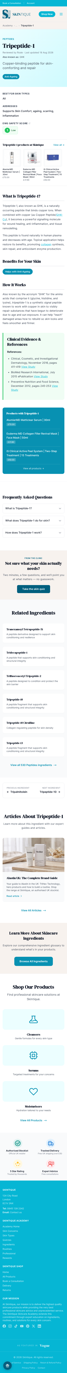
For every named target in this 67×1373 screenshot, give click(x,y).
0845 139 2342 (15, 1208)
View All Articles (31, 910)
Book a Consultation (12, 3)
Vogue (45, 1345)
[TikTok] (16, 1326)
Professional (9, 1253)
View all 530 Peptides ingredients (31, 765)
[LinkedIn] (39, 1326)
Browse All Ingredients (34, 961)
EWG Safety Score (15, 123)
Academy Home (11, 1226)
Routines (7, 1249)
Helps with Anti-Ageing (17, 271)
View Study (28, 366)
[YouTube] (21, 1326)
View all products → (33, 468)
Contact (41, 1368)
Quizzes (7, 1240)
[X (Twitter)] (33, 1326)
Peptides (8, 39)
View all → (58, 144)
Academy (8, 25)
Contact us (16, 1212)
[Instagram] (10, 1326)
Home (6, 1272)
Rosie (20, 52)
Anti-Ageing (11, 76)
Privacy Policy (28, 1368)
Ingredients (9, 1244)
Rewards (7, 1258)
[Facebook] (4, 1326)
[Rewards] (7, 1365)
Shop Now (47, 14)
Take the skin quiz (33, 589)
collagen (46, 244)
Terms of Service (13, 1362)
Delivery (7, 1285)
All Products (9, 1276)
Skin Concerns (10, 1231)
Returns (7, 1290)
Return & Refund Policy (50, 1362)
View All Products (31, 1120)
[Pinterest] (27, 1326)
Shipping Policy (31, 1362)
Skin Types (8, 1235)
